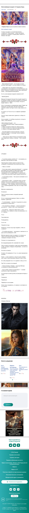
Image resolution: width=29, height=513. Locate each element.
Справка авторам (14, 457)
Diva (20, 365)
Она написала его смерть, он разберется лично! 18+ (23, 369)
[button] (12, 379)
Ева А (2, 365)
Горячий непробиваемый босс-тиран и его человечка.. (5, 369)
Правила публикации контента (14, 460)
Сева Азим (3, 9)
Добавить (8, 404)
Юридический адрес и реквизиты (14, 477)
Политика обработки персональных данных (14, 472)
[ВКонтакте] (14, 489)
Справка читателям (14, 455)
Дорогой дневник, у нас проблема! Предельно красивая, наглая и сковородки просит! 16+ (14, 372)
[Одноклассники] (18, 489)
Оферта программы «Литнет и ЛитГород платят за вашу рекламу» (14, 463)
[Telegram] (11, 489)
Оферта (14, 466)
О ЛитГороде (14, 452)
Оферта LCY (14, 469)
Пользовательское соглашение (14, 474)
